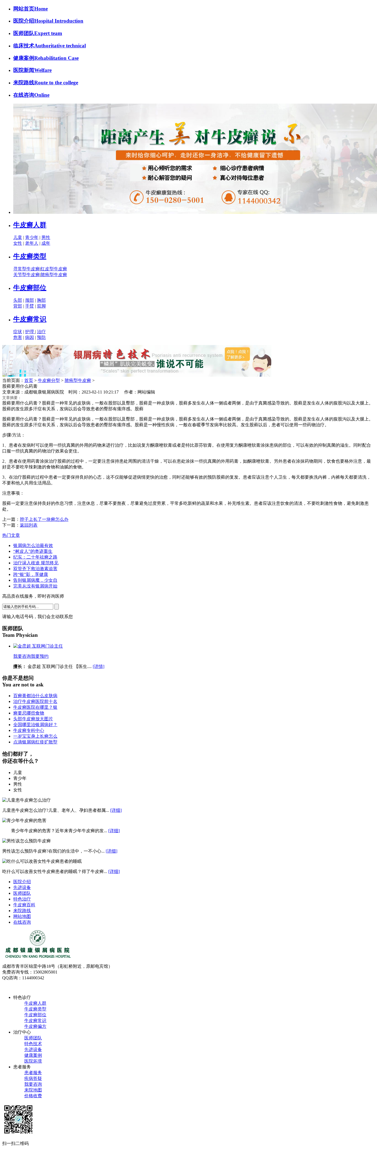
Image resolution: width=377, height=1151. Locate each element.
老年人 (31, 243)
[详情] (98, 666)
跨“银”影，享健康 (30, 574)
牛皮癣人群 (29, 224)
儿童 (17, 237)
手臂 (29, 306)
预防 (41, 337)
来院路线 (22, 910)
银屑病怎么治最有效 (33, 545)
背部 (17, 306)
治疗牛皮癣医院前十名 (35, 701)
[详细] (116, 810)
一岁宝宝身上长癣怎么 (35, 736)
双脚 (41, 306)
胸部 (41, 300)
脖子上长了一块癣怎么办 (44, 519)
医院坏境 (33, 1061)
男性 (45, 237)
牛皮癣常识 (29, 319)
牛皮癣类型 (29, 256)
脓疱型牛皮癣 (54, 274)
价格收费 (33, 1095)
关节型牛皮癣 (26, 274)
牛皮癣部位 (29, 287)
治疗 (41, 331)
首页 (28, 380)
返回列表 (29, 525)
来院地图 (33, 1090)
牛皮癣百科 (24, 904)
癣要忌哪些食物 (28, 713)
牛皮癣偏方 (35, 1026)
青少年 (31, 237)
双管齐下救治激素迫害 (35, 568)
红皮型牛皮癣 (54, 268)
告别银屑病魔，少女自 (35, 580)
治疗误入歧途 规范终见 (36, 562)
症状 (17, 331)
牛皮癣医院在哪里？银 (35, 707)
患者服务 (33, 1072)
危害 (17, 337)
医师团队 (22, 893)
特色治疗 (22, 899)
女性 (17, 243)
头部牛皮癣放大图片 (33, 718)
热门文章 (11, 535)
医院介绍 (22, 881)
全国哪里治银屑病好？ (35, 724)
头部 (17, 300)
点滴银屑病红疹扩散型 (35, 742)
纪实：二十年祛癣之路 (35, 557)
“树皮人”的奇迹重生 (32, 551)
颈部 (29, 300)
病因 (29, 337)
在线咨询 (22, 922)
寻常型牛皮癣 (26, 268)
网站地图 (22, 916)
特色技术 (33, 1043)
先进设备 (22, 887)
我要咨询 (22, 656)
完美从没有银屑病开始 (35, 586)
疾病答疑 (33, 1078)
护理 (30, 331)
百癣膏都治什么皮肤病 (35, 695)
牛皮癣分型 (49, 380)
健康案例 (33, 1055)
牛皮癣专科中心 (28, 730)
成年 (45, 243)
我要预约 (40, 656)
